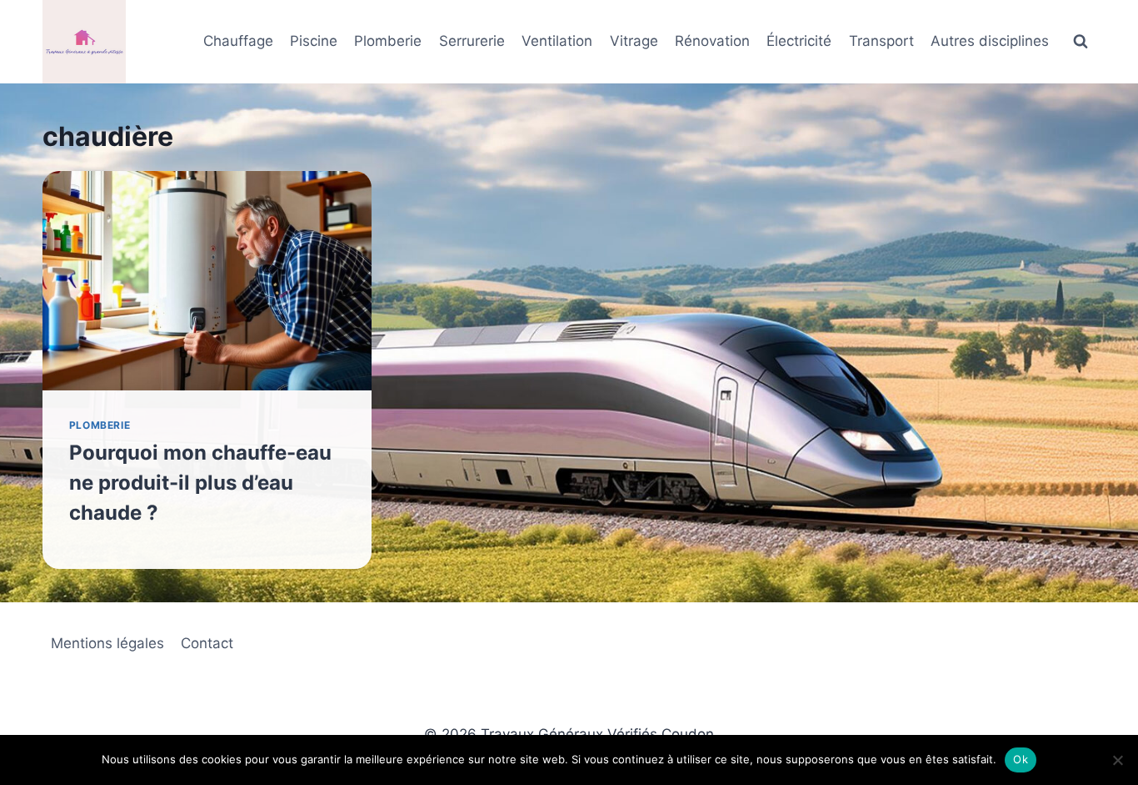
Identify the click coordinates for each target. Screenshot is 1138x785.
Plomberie (388, 41)
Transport (881, 41)
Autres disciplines (990, 41)
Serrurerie (472, 41)
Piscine (313, 41)
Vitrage (634, 41)
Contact (207, 643)
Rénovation (712, 41)
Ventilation (557, 41)
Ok (1020, 759)
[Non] (1117, 760)
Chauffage (238, 41)
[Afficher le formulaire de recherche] (1081, 42)
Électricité (798, 41)
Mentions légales (107, 643)
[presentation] (207, 280)
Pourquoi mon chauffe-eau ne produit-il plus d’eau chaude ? (200, 482)
